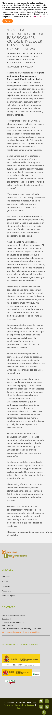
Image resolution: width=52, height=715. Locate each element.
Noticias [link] (5, 581)
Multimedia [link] (6, 576)
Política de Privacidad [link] (13, 705)
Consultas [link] (6, 586)
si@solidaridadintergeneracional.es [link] (15, 632)
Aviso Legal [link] (30, 705)
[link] (21, 666)
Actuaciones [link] (6, 591)
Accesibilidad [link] (35, 632)
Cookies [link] (20, 708)
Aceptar (8, 21)
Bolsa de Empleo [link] (8, 595)
